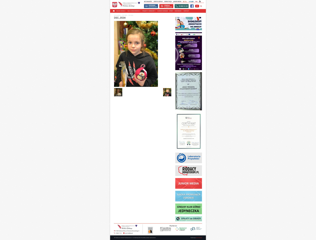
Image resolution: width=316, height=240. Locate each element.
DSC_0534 (124, 15)
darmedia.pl (199, 237)
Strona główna (117, 15)
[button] (201, 6)
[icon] (192, 7)
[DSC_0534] (136, 86)
